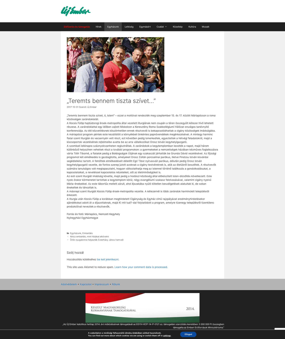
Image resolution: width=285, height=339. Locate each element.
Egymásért (145, 26)
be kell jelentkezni (107, 259)
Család (160, 26)
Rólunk (116, 284)
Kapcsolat (86, 284)
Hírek (98, 26)
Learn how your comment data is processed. (141, 267)
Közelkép (178, 26)
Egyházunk (113, 26)
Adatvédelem (69, 284)
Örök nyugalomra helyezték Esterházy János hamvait (97, 239)
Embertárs (87, 233)
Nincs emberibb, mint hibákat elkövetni (89, 236)
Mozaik (205, 26)
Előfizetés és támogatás (77, 26)
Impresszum (102, 284)
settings (167, 335)
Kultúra (192, 26)
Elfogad (188, 334)
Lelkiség (129, 26)
